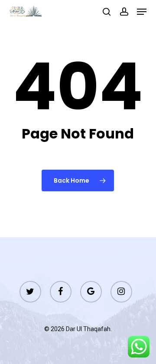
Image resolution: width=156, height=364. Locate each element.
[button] (141, 11)
